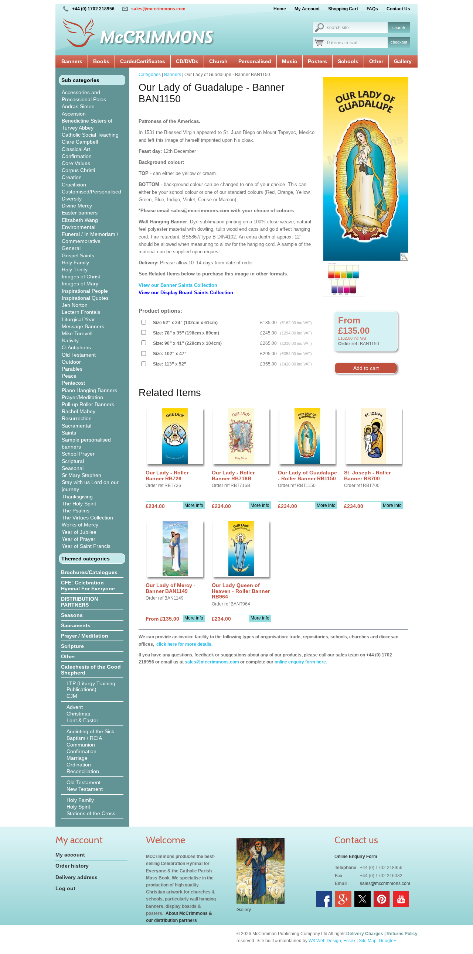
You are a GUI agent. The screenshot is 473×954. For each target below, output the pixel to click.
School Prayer (78, 454)
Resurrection (77, 418)
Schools (348, 61)
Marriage (77, 758)
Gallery (403, 61)
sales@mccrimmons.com (158, 8)
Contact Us (398, 8)
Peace (69, 376)
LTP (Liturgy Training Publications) (91, 686)
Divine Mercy (77, 206)
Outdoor (71, 362)
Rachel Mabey (78, 411)
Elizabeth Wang (80, 220)
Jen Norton (75, 305)
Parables (72, 369)
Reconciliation (83, 771)
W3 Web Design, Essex (332, 940)
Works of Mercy (80, 525)
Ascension (74, 114)
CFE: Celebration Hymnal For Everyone (88, 585)
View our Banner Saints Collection (179, 285)
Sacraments (76, 625)
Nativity (70, 340)
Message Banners (83, 326)
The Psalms (75, 511)
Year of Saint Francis (86, 546)
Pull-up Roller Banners (88, 404)
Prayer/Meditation (82, 397)
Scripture (72, 646)
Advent (75, 707)
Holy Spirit (78, 807)
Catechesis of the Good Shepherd (91, 670)
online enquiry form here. (301, 662)
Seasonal (73, 468)
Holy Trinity (75, 269)
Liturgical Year (78, 319)
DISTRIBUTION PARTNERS (79, 602)
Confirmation (77, 156)
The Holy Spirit (79, 504)
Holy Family (75, 262)
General (71, 248)
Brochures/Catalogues (89, 572)
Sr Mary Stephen (81, 475)
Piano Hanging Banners (89, 390)
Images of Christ (81, 276)
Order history (72, 866)
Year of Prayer (78, 539)
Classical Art (76, 149)
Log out (65, 888)
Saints (69, 433)
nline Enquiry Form (357, 856)
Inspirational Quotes (85, 298)
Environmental (78, 227)
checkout (399, 42)
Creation (72, 177)
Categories (150, 74)
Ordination (79, 765)
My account (70, 855)
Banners (71, 61)
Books (101, 61)
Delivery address (76, 877)
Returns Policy (402, 933)
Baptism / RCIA (84, 738)
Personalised (254, 61)
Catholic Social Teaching (90, 135)
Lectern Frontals (81, 312)
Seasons (72, 615)
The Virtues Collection (87, 518)
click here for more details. (183, 644)
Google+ (387, 940)
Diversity (72, 199)
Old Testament (79, 355)
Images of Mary (80, 283)
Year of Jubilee (79, 532)
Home (279, 8)
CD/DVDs (187, 61)
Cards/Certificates (142, 61)
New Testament (85, 789)
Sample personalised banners (86, 443)
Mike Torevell (77, 333)
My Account (307, 8)
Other (376, 61)
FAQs (372, 8)
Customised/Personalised (91, 192)
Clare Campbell (80, 142)
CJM (72, 696)
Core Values (76, 163)
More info (193, 505)
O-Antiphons (76, 347)
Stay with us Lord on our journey (90, 485)
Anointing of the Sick (90, 731)
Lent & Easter (82, 720)
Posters (317, 61)
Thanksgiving (77, 497)
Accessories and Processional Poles (84, 95)
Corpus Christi (78, 170)
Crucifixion (74, 185)
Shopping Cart (343, 8)
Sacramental (76, 426)
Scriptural (73, 461)
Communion (81, 745)
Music (289, 61)
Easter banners (80, 213)
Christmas (78, 714)
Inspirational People (85, 291)
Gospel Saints (78, 255)
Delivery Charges (364, 933)
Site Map (368, 940)
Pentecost (73, 383)
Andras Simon (78, 106)
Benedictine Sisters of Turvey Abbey (87, 124)
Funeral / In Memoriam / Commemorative (90, 237)
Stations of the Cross (91, 813)
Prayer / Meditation (84, 636)
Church (218, 61)
